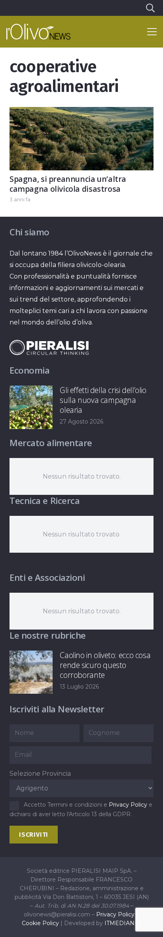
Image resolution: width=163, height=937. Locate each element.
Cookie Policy (40, 923)
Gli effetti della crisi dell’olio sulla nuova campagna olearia (103, 400)
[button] (149, 8)
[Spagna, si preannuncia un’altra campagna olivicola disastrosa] (81, 112)
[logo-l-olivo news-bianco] (38, 32)
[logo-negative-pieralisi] (49, 347)
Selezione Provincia (40, 773)
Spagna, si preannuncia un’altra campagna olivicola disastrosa (67, 184)
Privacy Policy (128, 804)
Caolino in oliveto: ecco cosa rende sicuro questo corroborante (105, 665)
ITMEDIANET (123, 923)
